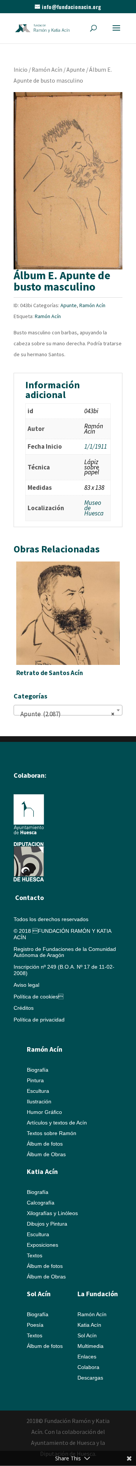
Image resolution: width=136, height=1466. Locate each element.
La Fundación (97, 1293)
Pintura (35, 1080)
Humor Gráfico (44, 1112)
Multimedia (90, 1346)
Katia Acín (42, 1171)
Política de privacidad (39, 1020)
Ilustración (39, 1101)
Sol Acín (87, 1335)
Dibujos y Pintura (47, 1224)
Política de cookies (38, 997)
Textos (34, 1255)
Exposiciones (42, 1245)
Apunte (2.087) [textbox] (65, 714)
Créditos (24, 1008)
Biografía (37, 1070)
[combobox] (68, 710)
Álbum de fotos (45, 1144)
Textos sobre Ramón (51, 1133)
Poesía (35, 1325)
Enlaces (86, 1357)
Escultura (38, 1091)
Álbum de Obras (46, 1154)
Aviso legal (26, 985)
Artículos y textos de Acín (57, 1123)
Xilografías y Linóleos (52, 1213)
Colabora (88, 1367)
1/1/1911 (95, 446)
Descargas (90, 1378)
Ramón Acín (47, 69)
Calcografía (40, 1203)
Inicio (21, 69)
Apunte (75, 69)
